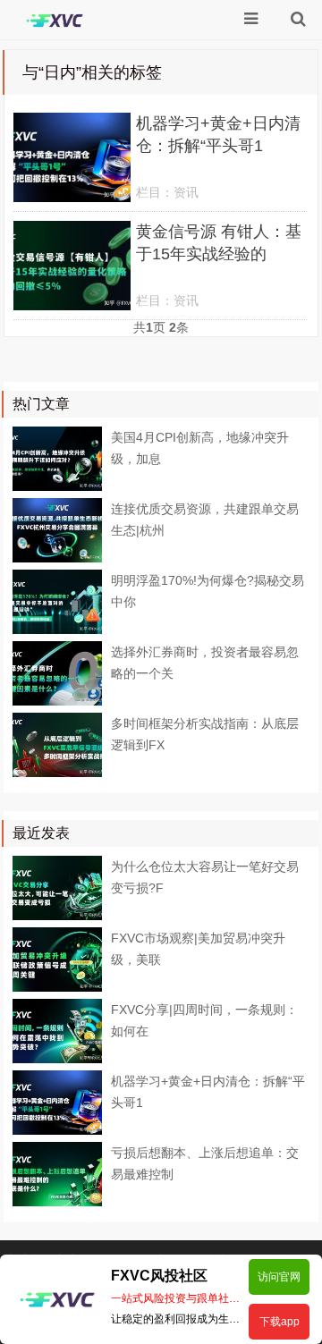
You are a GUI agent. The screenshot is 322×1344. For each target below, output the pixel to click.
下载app (279, 1321)
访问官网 (279, 1277)
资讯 (186, 192)
